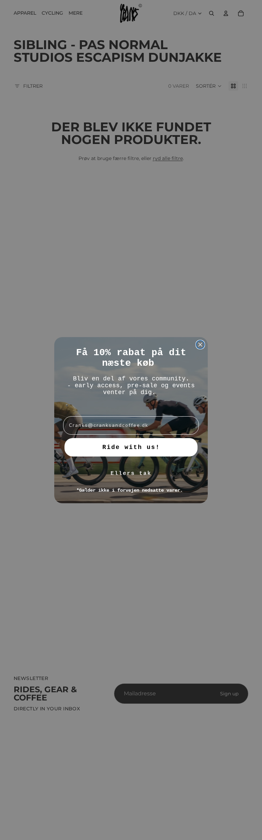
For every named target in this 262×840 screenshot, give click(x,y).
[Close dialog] (200, 345)
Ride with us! (131, 447)
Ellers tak (131, 473)
